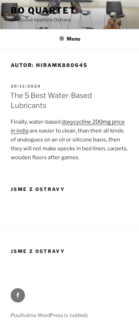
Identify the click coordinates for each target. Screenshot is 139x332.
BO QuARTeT (43, 10)
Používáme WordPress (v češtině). (50, 315)
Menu (73, 39)
